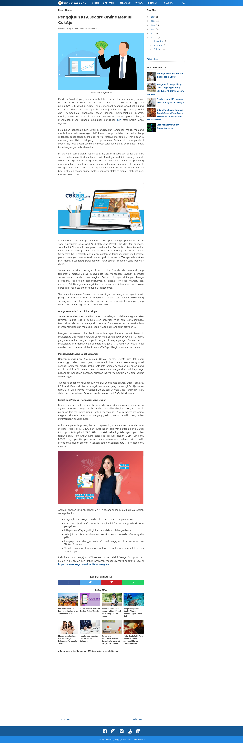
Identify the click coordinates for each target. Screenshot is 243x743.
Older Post (137, 719)
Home (96, 3)
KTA (119, 120)
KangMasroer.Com (138, 739)
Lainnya (169, 3)
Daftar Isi (126, 3)
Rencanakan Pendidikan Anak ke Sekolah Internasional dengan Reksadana (111, 640)
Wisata (140, 3)
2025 (153, 21)
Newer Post (64, 719)
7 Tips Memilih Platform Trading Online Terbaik (90, 610)
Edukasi (153, 3)
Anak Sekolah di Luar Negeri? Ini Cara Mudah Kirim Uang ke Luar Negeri (111, 612)
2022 (153, 33)
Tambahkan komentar (88, 28)
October (158, 49)
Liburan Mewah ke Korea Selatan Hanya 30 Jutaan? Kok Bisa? (68, 611)
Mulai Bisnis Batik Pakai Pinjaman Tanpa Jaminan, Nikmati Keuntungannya (134, 640)
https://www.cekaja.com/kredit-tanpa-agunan (84, 564)
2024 (153, 25)
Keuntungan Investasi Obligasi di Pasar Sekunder (89, 638)
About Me (109, 3)
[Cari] (184, 2)
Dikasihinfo (154, 59)
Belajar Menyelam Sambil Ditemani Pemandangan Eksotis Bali (133, 612)
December (159, 41)
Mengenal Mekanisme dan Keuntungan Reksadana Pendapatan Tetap (68, 640)
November (159, 45)
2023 (153, 29)
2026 (153, 17)
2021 (153, 37)
